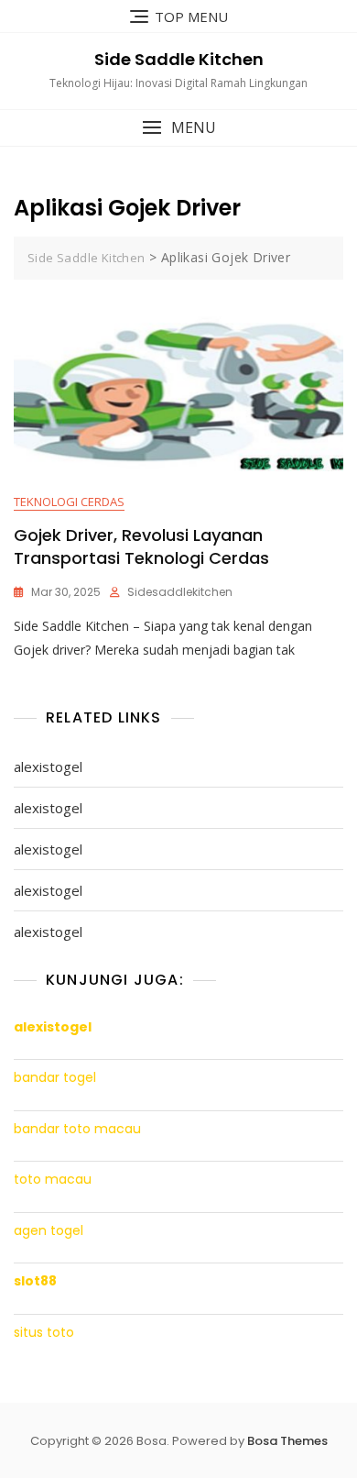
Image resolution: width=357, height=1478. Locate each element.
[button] (178, 128)
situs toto (44, 1332)
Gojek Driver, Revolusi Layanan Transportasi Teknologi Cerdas (141, 546)
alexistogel (48, 766)
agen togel (48, 1231)
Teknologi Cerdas (69, 501)
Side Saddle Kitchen (179, 59)
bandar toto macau (77, 1129)
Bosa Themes (287, 1441)
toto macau (53, 1179)
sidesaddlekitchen (180, 592)
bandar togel (55, 1077)
